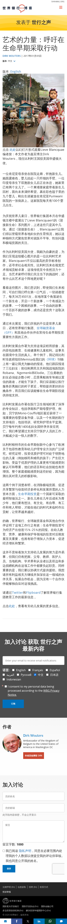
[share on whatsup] (50, 921)
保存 (9, 868)
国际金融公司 (47, 906)
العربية (10, 675)
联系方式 (44, 887)
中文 (10, 61)
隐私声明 (25, 851)
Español (55, 670)
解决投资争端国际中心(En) (38, 910)
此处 (13, 149)
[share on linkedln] (39, 921)
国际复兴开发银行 (11, 906)
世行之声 (41, 22)
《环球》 (51, 359)
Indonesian (14, 679)
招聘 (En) (33, 887)
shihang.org (57, 1)
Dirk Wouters (12, 56)
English (15, 71)
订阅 (13, 704)
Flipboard (33, 592)
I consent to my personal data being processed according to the (33, 691)
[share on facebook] (16, 921)
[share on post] (28, 921)
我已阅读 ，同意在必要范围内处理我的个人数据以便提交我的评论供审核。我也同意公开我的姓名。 (35, 856)
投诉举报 (7, 891)
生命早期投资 (27, 494)
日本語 (54, 675)
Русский (26, 675)
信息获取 (22, 887)
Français (37, 670)
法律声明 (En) (9, 887)
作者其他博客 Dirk (33, 755)
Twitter (17, 592)
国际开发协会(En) (30, 906)
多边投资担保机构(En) (13, 910)
